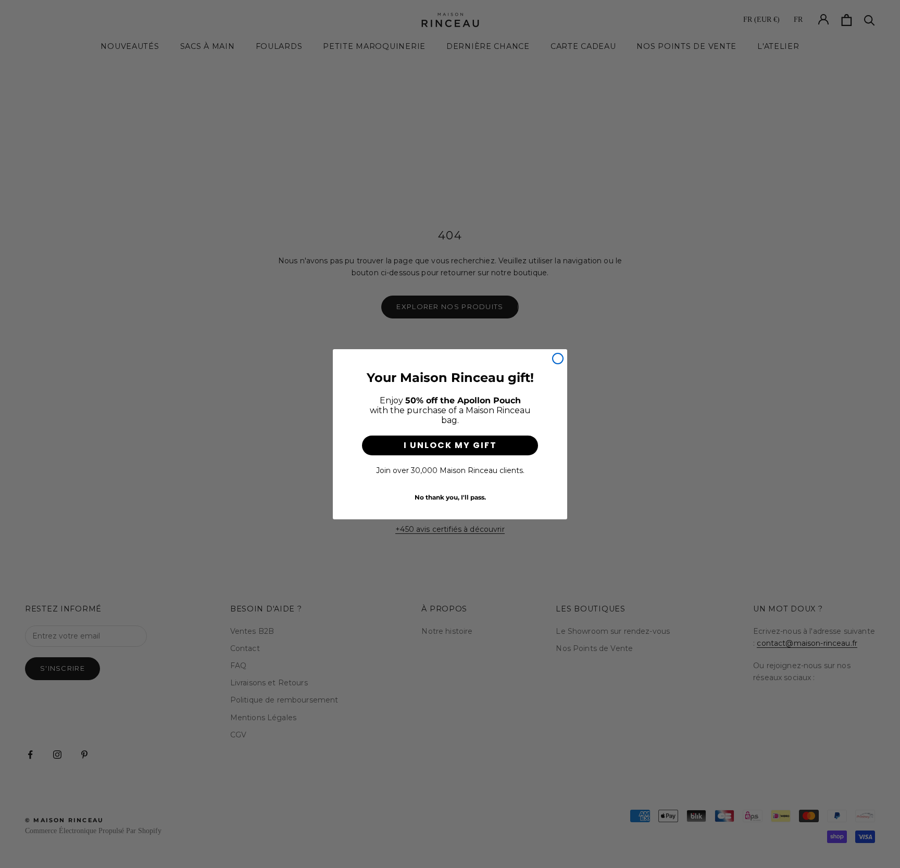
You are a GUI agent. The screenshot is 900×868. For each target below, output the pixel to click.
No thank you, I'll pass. (450, 497)
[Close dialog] (558, 358)
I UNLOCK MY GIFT (450, 445)
